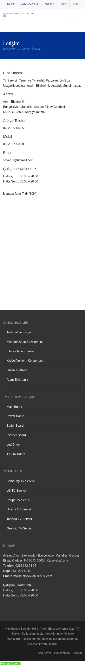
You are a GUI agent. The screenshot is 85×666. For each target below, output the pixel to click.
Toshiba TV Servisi (19, 519)
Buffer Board (15, 425)
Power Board (15, 416)
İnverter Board (16, 435)
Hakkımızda (62, 652)
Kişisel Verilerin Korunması (25, 360)
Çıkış (76, 3)
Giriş (64, 3)
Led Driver (14, 444)
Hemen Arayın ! (10, 663)
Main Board (14, 406)
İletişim (10, 3)
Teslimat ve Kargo (19, 332)
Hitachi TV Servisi (19, 509)
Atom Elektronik (17, 379)
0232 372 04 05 (30, 3)
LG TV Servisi (16, 490)
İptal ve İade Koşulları (21, 351)
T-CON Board (16, 454)
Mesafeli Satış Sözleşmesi (24, 341)
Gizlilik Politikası (17, 370)
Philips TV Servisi (18, 500)
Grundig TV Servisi (19, 528)
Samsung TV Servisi (20, 481)
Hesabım (50, 3)
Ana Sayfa (44, 652)
